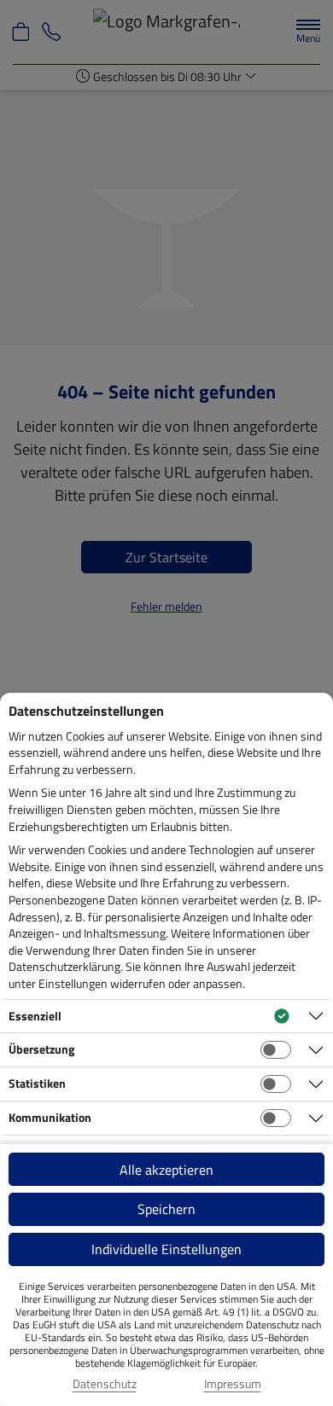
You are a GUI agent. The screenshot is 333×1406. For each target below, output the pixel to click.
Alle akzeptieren (166, 1169)
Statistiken (37, 1083)
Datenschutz (105, 1383)
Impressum (232, 1383)
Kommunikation (50, 1117)
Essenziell (35, 1016)
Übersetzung (41, 1049)
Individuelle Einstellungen (166, 1249)
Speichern (166, 1209)
